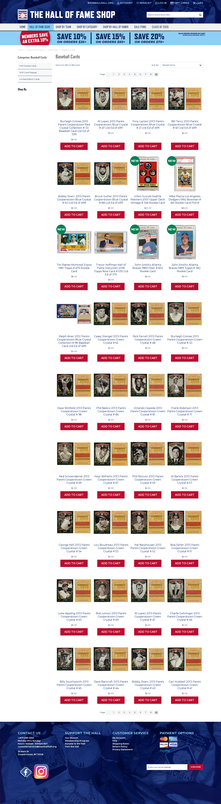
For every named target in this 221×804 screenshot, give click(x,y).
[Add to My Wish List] (83, 113)
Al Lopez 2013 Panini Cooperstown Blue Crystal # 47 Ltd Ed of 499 (111, 124)
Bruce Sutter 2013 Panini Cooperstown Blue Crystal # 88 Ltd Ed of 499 (111, 199)
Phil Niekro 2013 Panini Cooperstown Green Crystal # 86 (111, 411)
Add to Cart (74, 146)
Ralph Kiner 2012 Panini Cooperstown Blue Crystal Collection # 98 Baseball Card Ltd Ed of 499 (74, 341)
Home (23, 27)
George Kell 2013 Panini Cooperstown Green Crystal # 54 (74, 548)
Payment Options (177, 733)
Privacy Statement (122, 749)
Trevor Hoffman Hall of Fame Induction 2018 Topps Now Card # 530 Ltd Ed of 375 (111, 269)
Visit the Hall (72, 746)
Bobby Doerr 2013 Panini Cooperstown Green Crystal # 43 (148, 685)
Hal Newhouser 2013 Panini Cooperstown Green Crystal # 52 (147, 548)
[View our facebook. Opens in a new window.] (26, 772)
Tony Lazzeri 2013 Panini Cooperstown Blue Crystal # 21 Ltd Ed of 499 (148, 124)
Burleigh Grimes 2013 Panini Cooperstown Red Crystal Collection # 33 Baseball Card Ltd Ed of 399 (74, 128)
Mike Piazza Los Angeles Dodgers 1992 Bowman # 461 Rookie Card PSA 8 (185, 199)
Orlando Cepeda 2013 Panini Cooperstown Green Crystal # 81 (147, 411)
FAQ (114, 741)
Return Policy (119, 746)
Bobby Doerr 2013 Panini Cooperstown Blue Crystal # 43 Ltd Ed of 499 (74, 199)
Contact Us (29, 733)
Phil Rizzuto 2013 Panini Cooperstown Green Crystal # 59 (147, 479)
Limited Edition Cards (29, 79)
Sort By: (155, 65)
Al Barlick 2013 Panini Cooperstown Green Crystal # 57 (184, 479)
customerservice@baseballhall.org (37, 746)
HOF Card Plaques (28, 72)
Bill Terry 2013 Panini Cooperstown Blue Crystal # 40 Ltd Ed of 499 (185, 124)
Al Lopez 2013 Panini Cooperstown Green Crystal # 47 (148, 616)
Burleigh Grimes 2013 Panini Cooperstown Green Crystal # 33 (184, 339)
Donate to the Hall (75, 743)
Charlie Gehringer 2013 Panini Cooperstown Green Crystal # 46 (184, 616)
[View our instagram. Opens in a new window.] (41, 771)
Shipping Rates (120, 743)
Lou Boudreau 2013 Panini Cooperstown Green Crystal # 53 (111, 548)
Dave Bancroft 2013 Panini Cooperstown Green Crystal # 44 (111, 685)
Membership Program (77, 741)
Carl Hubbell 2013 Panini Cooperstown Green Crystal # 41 (185, 685)
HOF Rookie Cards (27, 66)
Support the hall (83, 733)
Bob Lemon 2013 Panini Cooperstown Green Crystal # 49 (111, 616)
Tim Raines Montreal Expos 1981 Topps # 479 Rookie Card (74, 268)
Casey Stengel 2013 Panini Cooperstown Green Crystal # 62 (111, 339)
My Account (118, 738)
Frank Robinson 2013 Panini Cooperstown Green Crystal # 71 (184, 411)
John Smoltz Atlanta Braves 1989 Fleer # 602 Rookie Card (148, 268)
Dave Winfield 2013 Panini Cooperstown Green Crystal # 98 (74, 411)
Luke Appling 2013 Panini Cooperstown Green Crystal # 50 (74, 616)
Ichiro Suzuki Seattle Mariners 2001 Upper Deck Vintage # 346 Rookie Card (148, 199)
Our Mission (71, 738)
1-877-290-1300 (26, 738)
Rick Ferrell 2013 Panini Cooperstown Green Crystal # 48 (148, 339)
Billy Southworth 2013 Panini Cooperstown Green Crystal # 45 (74, 685)
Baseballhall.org (100, 2)
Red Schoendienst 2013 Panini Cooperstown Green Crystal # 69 (74, 479)
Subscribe (196, 767)
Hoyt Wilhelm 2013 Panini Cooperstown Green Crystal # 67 (110, 479)
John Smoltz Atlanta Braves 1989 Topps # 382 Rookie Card (185, 268)
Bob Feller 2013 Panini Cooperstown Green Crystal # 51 (184, 548)
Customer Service (130, 733)
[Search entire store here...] (200, 14)
